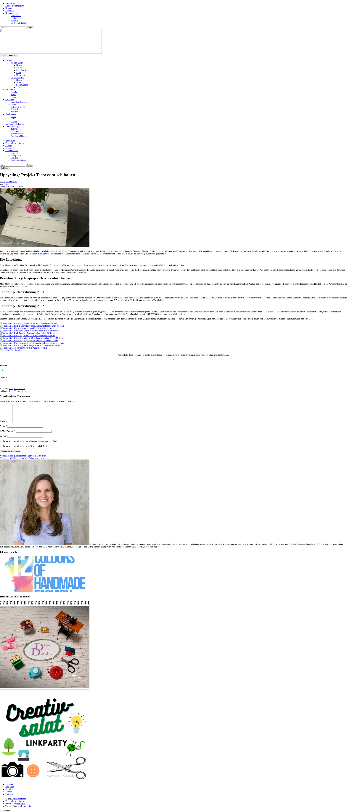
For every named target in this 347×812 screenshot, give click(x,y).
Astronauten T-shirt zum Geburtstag (23, 456)
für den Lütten (17, 63)
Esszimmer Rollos (46, 254)
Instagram (9, 787)
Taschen (14, 112)
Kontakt (8, 8)
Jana (6, 184)
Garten (14, 121)
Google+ (9, 789)
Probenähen (16, 15)
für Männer (10, 90)
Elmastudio (26, 806)
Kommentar (6, 421)
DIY (13, 119)
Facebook (9, 784)
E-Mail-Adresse (7, 431)
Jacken (19, 68)
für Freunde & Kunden (15, 124)
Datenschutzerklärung (14, 6)
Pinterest (9, 794)
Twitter (8, 792)
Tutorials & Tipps (12, 126)
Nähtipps (15, 131)
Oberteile (15, 109)
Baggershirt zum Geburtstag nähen (22, 458)
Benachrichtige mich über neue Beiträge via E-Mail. (25, 446)
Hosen (19, 65)
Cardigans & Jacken (19, 102)
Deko (13, 116)
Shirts (18, 72)
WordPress (20, 803)
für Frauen (9, 99)
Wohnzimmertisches (91, 265)
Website (3, 436)
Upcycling (20, 75)
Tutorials (14, 129)
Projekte (14, 20)
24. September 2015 (8, 181)
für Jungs (9, 60)
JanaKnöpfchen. (19, 799)
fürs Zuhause (11, 114)
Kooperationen (11, 13)
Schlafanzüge (22, 70)
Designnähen (16, 18)
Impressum (10, 3)
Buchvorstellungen (19, 23)
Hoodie (14, 92)
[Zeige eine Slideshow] (10, 350)
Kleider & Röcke (18, 107)
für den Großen (17, 77)
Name (3, 426)
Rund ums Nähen (18, 136)
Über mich (10, 11)
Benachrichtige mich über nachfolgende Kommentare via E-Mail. (31, 441)
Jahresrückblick (17, 134)
